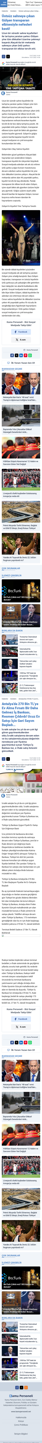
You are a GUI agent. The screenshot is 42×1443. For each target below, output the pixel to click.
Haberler (5, 11)
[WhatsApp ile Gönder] (30, 355)
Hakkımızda (21, 1417)
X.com (23, 340)
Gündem (13, 11)
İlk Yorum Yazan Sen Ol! (23, 363)
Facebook (22, 332)
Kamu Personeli (11, 93)
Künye (21, 1421)
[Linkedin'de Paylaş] (21, 355)
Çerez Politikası (21, 1425)
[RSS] (26, 1387)
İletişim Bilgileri (21, 1434)
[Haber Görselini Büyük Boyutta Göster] (21, 78)
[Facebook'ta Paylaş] (3, 56)
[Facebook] (17, 1387)
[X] (21, 1387)
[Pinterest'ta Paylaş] (25, 355)
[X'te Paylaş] (8, 56)
